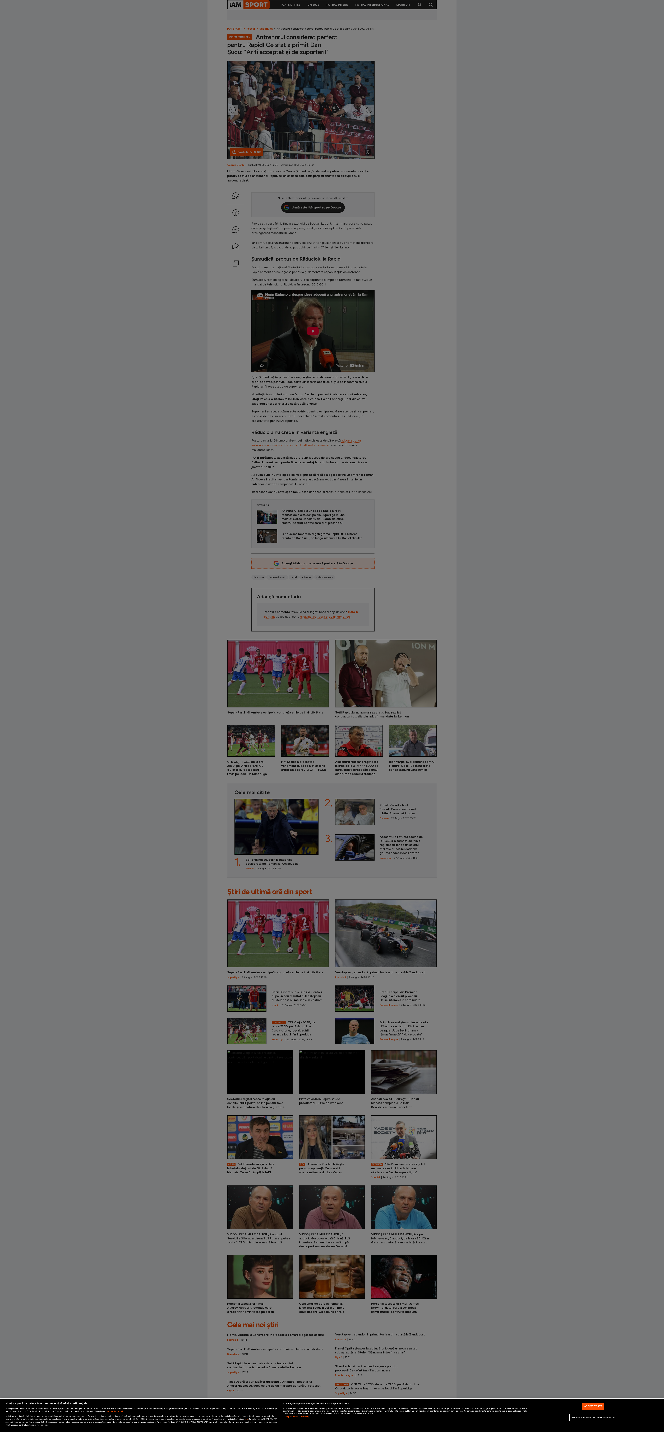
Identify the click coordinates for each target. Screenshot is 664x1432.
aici (246, 1419)
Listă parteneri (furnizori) (296, 1416)
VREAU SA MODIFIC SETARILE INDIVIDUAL (593, 1417)
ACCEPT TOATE (593, 1406)
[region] (332, 1415)
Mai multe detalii (115, 1411)
